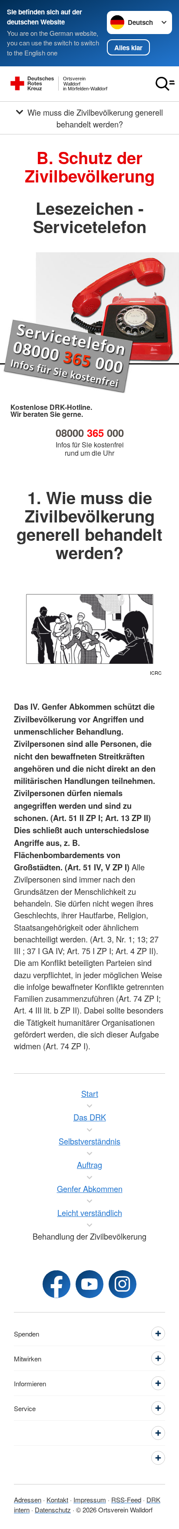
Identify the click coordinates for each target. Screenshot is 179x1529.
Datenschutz (53, 1509)
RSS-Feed (126, 1499)
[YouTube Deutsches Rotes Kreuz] (89, 1284)
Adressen (27, 1499)
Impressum (89, 1499)
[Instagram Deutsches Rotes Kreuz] (122, 1284)
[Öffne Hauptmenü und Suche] (165, 83)
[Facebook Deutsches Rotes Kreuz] (56, 1284)
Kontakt (57, 1499)
